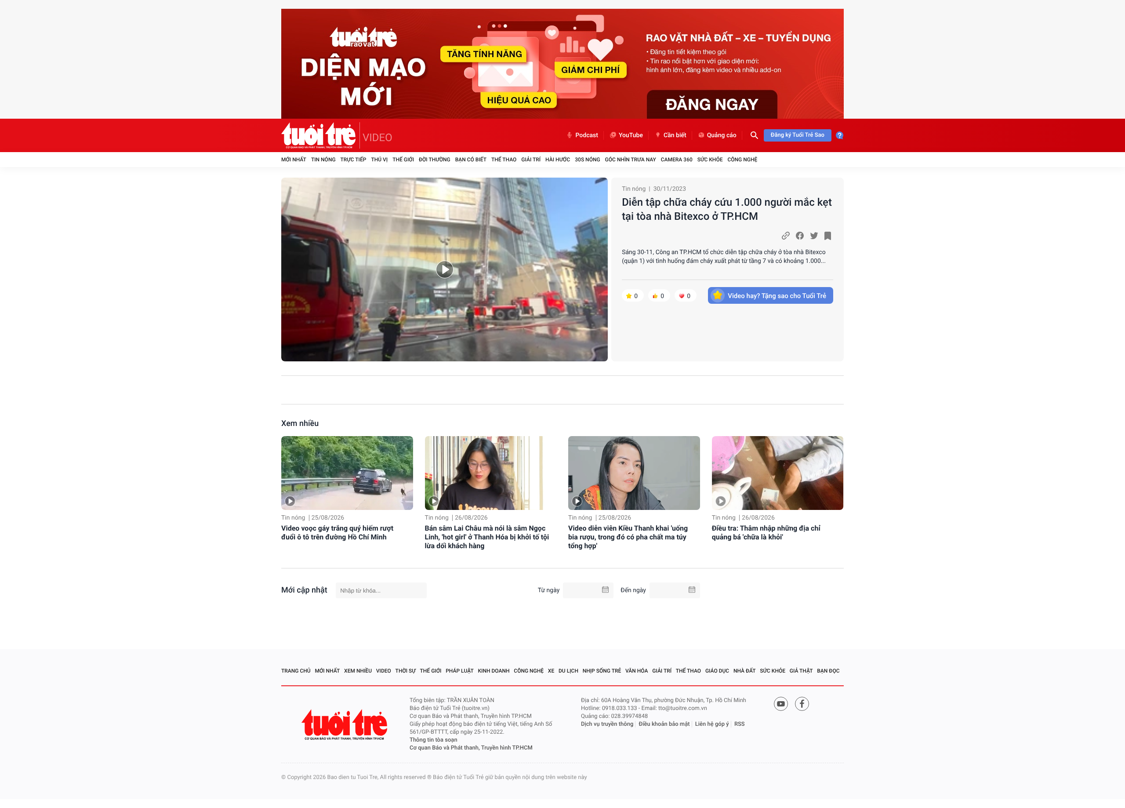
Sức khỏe (710, 160)
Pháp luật (460, 671)
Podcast (586, 135)
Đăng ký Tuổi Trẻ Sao (797, 135)
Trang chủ (296, 671)
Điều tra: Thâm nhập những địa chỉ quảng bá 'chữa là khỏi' (766, 532)
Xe (551, 671)
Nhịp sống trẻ (602, 671)
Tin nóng (323, 160)
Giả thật (801, 671)
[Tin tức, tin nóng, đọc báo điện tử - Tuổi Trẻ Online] (320, 135)
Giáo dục (717, 671)
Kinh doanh (494, 671)
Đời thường (434, 160)
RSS (739, 724)
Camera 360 (677, 160)
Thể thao (503, 160)
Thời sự (406, 671)
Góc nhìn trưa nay (630, 160)
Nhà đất (744, 671)
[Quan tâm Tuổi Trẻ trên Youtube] (781, 704)
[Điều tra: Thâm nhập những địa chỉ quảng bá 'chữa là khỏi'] (778, 473)
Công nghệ (742, 160)
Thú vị (379, 160)
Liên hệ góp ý (712, 724)
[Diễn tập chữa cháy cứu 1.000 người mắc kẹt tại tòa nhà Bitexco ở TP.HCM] (444, 269)
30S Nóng (587, 160)
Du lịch (568, 671)
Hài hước (557, 160)
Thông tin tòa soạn (433, 740)
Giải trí (531, 160)
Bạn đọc (828, 671)
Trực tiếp (354, 160)
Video (383, 671)
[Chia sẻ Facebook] (800, 235)
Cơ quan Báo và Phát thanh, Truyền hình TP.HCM (471, 748)
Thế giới (403, 160)
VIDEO (377, 137)
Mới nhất (293, 160)
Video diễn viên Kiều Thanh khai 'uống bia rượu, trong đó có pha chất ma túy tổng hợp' (628, 537)
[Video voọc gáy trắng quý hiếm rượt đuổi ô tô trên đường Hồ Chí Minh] (347, 473)
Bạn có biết (470, 160)
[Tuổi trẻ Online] (345, 724)
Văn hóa (636, 671)
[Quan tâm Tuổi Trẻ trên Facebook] (802, 704)
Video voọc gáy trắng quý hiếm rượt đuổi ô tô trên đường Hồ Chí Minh (337, 532)
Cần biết (675, 135)
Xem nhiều (300, 423)
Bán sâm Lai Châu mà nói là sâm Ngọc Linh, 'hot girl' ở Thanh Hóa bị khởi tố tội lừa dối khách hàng (487, 537)
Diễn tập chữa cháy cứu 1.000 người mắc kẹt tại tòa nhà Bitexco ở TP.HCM (727, 209)
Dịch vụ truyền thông (607, 724)
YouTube (631, 135)
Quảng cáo (722, 135)
